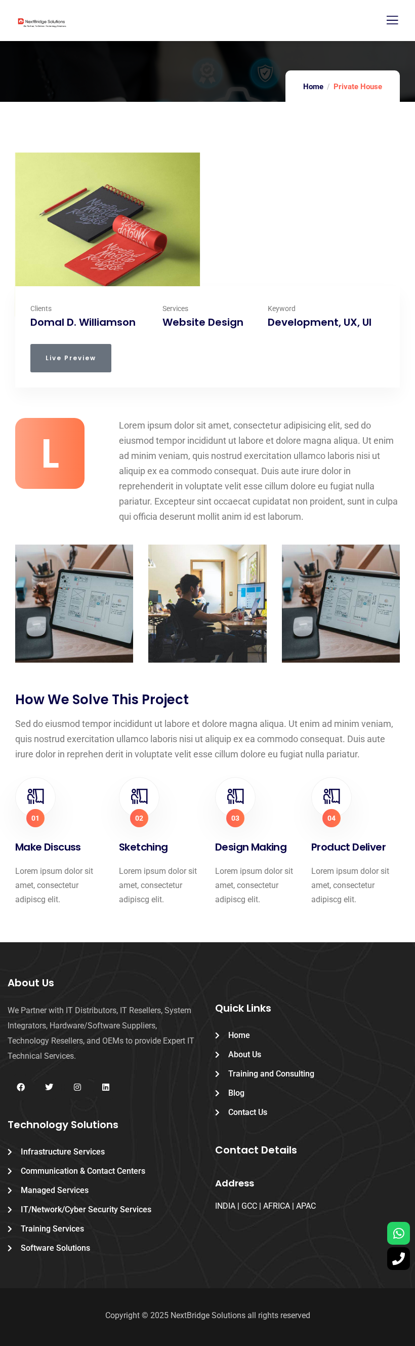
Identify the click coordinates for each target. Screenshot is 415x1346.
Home (313, 86)
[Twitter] (49, 1087)
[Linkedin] (106, 1087)
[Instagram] (77, 1087)
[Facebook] (20, 1087)
